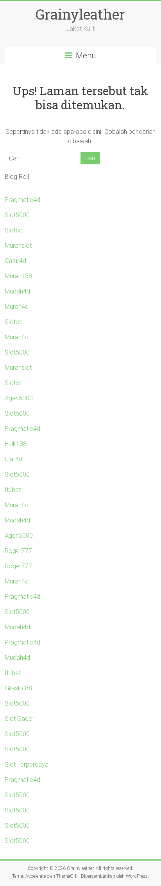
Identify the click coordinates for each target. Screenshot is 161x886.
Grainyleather (80, 14)
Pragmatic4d (22, 199)
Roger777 (18, 551)
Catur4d (15, 261)
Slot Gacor (19, 718)
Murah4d (17, 306)
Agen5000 (19, 398)
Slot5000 (17, 215)
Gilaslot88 (18, 688)
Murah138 (18, 276)
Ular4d (13, 459)
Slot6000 (17, 413)
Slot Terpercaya (26, 764)
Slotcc (14, 230)
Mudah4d (17, 291)
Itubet (13, 489)
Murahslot (18, 245)
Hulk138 (16, 444)
